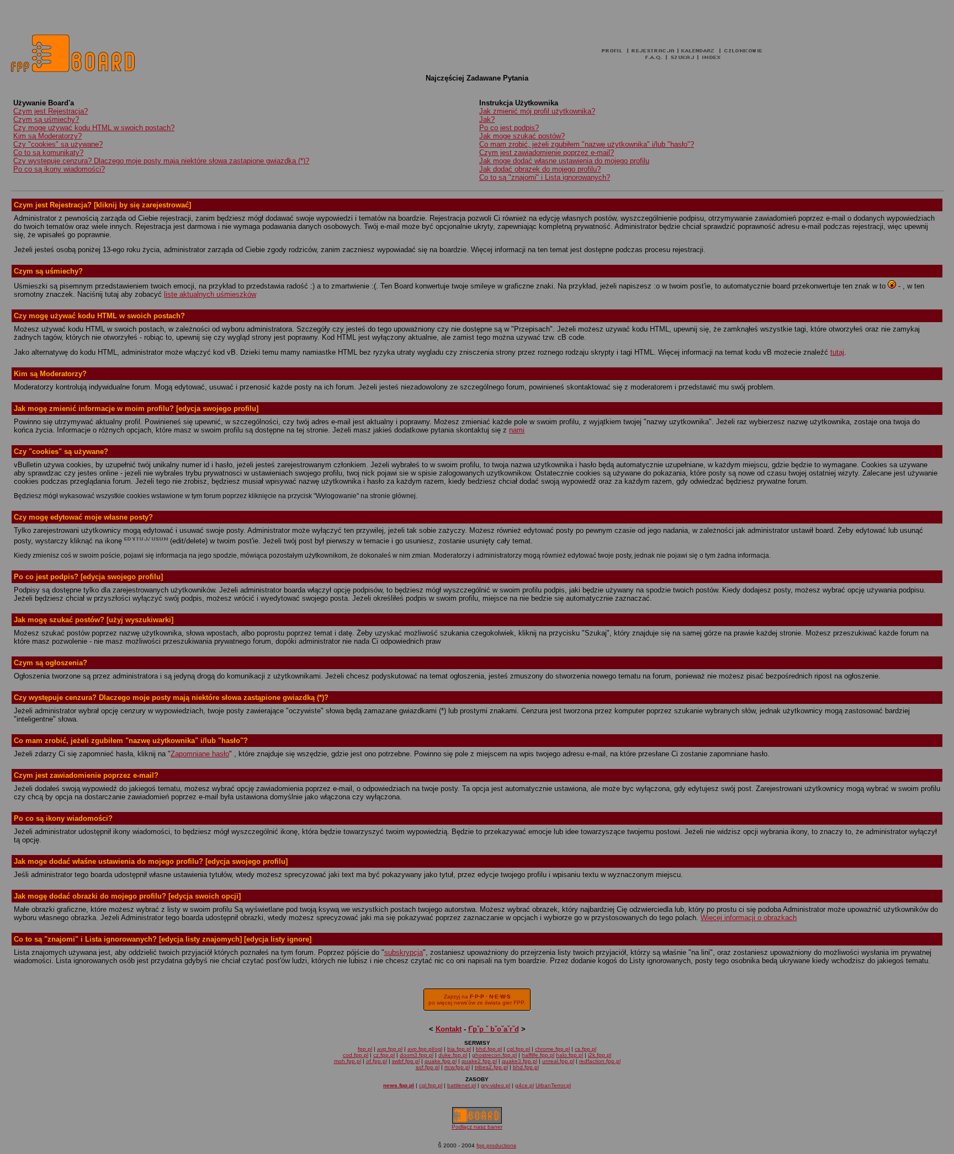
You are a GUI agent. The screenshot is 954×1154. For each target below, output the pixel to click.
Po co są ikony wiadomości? (59, 169)
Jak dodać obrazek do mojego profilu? (540, 169)
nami (516, 430)
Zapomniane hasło (200, 754)
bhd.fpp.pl (489, 1049)
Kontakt (449, 1029)
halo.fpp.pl (569, 1055)
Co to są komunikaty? (48, 152)
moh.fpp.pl (347, 1061)
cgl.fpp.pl (518, 1049)
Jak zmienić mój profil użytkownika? (537, 111)
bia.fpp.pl (459, 1049)
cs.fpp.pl (585, 1049)
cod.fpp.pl (355, 1055)
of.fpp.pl (376, 1061)
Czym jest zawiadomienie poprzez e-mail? (546, 152)
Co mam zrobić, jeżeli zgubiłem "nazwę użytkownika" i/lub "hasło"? (586, 144)
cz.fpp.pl (384, 1055)
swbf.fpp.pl (406, 1061)
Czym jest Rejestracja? (50, 111)
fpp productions (496, 1145)
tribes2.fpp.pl (491, 1067)
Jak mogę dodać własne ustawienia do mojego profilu (564, 161)
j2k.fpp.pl (599, 1055)
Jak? (487, 119)
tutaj (837, 352)
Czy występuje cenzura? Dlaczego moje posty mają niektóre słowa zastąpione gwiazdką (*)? (161, 161)
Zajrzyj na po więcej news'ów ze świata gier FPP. (477, 999)
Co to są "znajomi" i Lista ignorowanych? (544, 177)
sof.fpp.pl (427, 1067)
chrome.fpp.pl (552, 1049)
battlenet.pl (461, 1085)
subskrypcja (403, 952)
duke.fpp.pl (452, 1055)
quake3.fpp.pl (519, 1061)
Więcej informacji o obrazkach (749, 917)
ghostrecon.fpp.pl (494, 1055)
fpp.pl (365, 1049)
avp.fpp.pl (389, 1049)
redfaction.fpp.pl (600, 1061)
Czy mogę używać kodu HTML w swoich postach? (93, 128)
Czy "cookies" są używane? (58, 144)
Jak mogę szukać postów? (522, 136)
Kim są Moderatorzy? (47, 136)
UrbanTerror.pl (553, 1085)
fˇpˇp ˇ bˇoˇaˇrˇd (493, 1029)
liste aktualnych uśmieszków (210, 294)
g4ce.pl (524, 1085)
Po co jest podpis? (509, 128)
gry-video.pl (495, 1085)
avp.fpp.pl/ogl (424, 1049)
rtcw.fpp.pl (457, 1067)
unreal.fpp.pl (558, 1061)
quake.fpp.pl (441, 1061)
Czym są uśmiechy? (46, 119)
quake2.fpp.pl (479, 1061)
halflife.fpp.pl (538, 1055)
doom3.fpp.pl (416, 1055)
